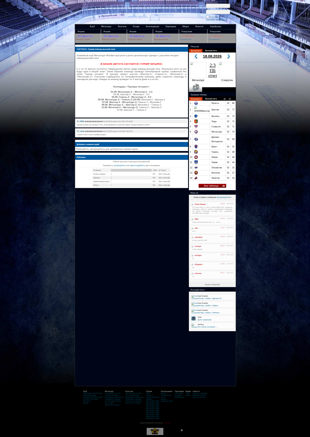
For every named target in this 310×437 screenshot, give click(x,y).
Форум (163, 393)
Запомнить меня (215, 17)
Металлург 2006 (152, 415)
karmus (201, 324)
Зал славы (109, 403)
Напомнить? (220, 19)
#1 (78, 121)
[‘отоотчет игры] (195, 91)
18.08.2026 (212, 56)
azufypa (198, 255)
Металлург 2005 (152, 413)
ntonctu (198, 273)
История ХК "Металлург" (93, 397)
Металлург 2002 (152, 407)
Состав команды (112, 395)
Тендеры (178, 395)
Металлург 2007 (152, 416)
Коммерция (179, 397)
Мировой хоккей (199, 395)
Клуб (92, 26)
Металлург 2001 (152, 405)
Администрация (89, 395)
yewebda (198, 237)
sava (82, 131)
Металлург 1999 (152, 401)
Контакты (87, 401)
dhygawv (198, 264)
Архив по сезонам (112, 405)
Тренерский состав (112, 393)
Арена (85, 403)
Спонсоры (179, 393)
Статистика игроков (113, 401)
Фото (188, 393)
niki (196, 228)
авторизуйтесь (120, 165)
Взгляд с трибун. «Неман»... (209, 313)
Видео (188, 395)
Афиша (149, 399)
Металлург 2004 (152, 411)
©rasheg (166, 423)
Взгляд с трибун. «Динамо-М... (210, 298)
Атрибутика (215, 26)
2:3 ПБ (212, 70)
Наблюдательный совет (93, 393)
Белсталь (122, 26)
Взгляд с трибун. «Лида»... (208, 305)
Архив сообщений (212, 284)
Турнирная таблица (113, 399)
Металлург (106, 26)
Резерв (136, 26)
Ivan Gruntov (203, 296)
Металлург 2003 (152, 409)
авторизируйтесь (224, 197)
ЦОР (148, 393)
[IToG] (193, 320)
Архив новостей (152, 397)
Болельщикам (152, 26)
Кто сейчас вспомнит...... (208, 327)
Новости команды (200, 393)
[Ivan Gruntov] (194, 299)
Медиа (185, 26)
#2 (78, 131)
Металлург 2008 (152, 418)
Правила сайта (167, 401)
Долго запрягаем (205, 320)
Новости (199, 26)
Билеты (164, 399)
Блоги (163, 397)
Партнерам (170, 26)
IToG (200, 317)
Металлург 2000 (152, 403)
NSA (82, 121)
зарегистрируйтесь (137, 165)
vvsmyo (198, 246)
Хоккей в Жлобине (90, 399)
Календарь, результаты (114, 397)
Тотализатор (166, 395)
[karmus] (194, 327)
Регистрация (210, 19)
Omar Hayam (200, 204)
